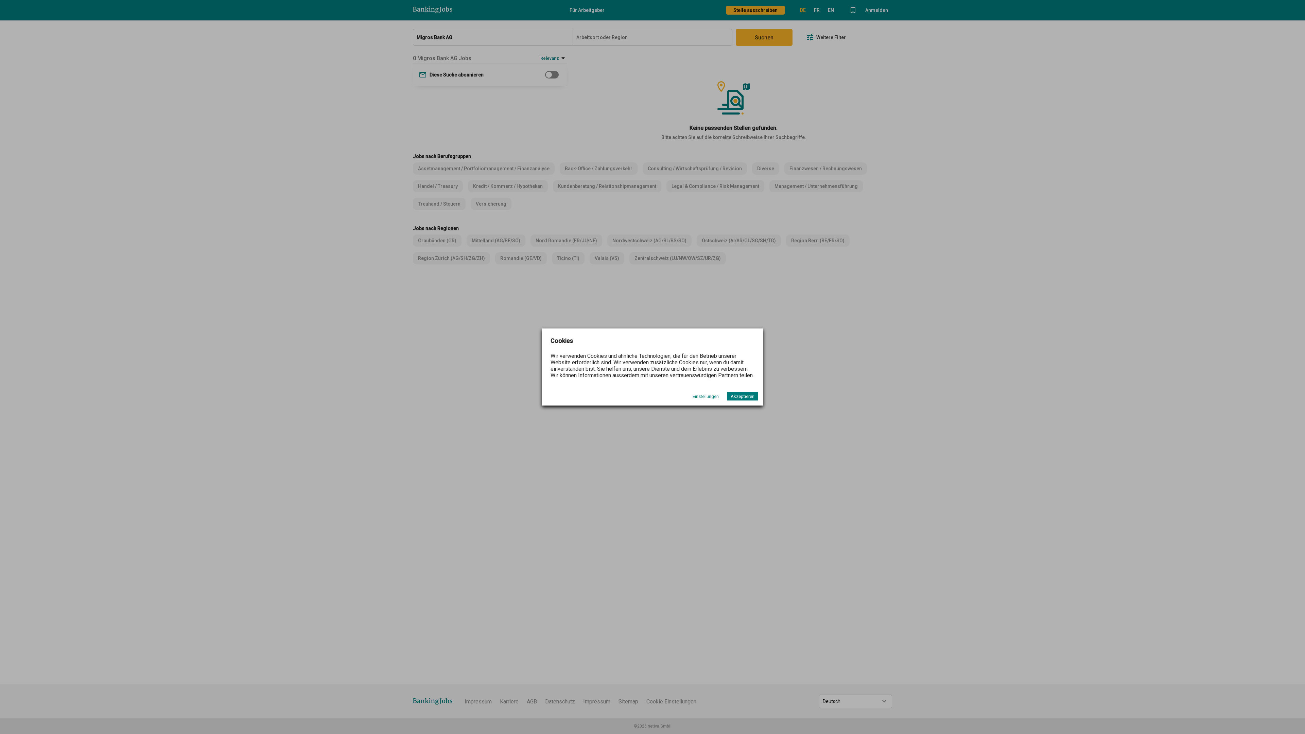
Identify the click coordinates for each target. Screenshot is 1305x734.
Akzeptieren (742, 396)
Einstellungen (706, 396)
